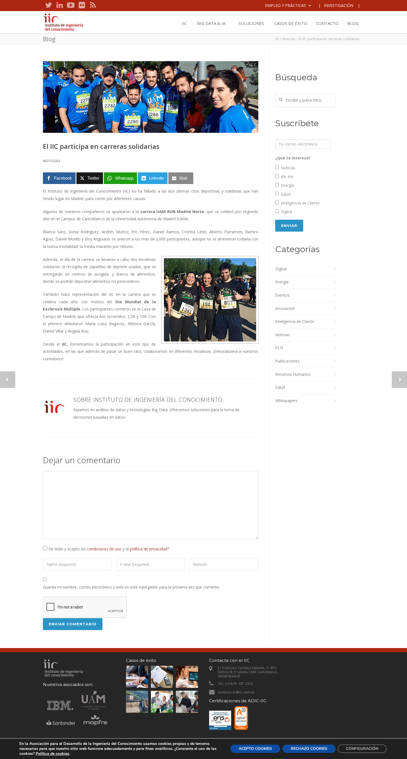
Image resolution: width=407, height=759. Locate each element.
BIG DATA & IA (211, 23)
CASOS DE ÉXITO (290, 23)
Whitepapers (286, 400)
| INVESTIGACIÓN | (339, 5)
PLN (279, 347)
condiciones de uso (104, 548)
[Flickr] (81, 5)
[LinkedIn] (59, 5)
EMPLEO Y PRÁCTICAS (285, 5)
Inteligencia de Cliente (300, 203)
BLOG (353, 23)
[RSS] (92, 5)
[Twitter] (48, 5)
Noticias (289, 38)
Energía (287, 185)
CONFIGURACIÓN (362, 748)
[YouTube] (70, 5)
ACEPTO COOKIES (255, 748)
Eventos (282, 295)
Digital (286, 211)
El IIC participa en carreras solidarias (101, 146)
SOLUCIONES (251, 23)
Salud (285, 194)
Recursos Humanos (292, 374)
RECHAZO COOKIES (309, 748)
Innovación (285, 308)
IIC (184, 23)
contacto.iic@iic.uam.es (236, 692)
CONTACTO (327, 23)
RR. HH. (287, 176)
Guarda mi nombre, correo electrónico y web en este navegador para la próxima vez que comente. (131, 587)
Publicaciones (287, 361)
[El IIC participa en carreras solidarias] (150, 97)
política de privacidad (148, 548)
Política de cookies (52, 753)
